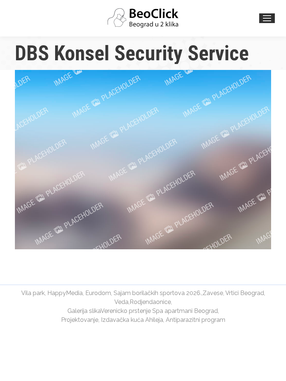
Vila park (33, 293)
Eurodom (98, 293)
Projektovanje (79, 319)
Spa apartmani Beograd (185, 310)
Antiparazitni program (195, 319)
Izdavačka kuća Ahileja (132, 319)
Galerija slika (84, 310)
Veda (121, 301)
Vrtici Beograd (244, 293)
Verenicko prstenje (126, 310)
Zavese (213, 293)
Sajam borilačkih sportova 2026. (157, 293)
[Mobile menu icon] (267, 18)
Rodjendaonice (150, 301)
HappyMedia (65, 293)
